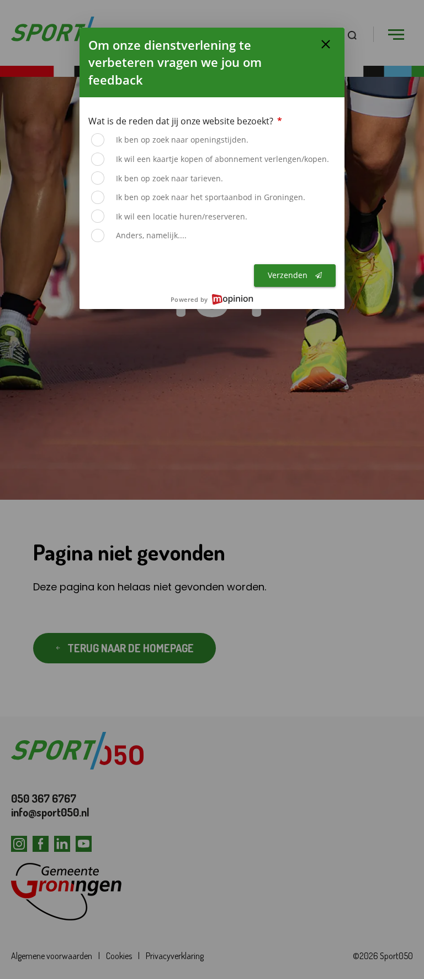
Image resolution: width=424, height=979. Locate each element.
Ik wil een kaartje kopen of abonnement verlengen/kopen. (222, 159)
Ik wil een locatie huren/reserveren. (181, 216)
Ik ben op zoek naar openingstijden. (182, 139)
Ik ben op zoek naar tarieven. (169, 178)
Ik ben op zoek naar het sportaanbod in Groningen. (210, 197)
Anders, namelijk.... (151, 235)
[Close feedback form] (325, 44)
